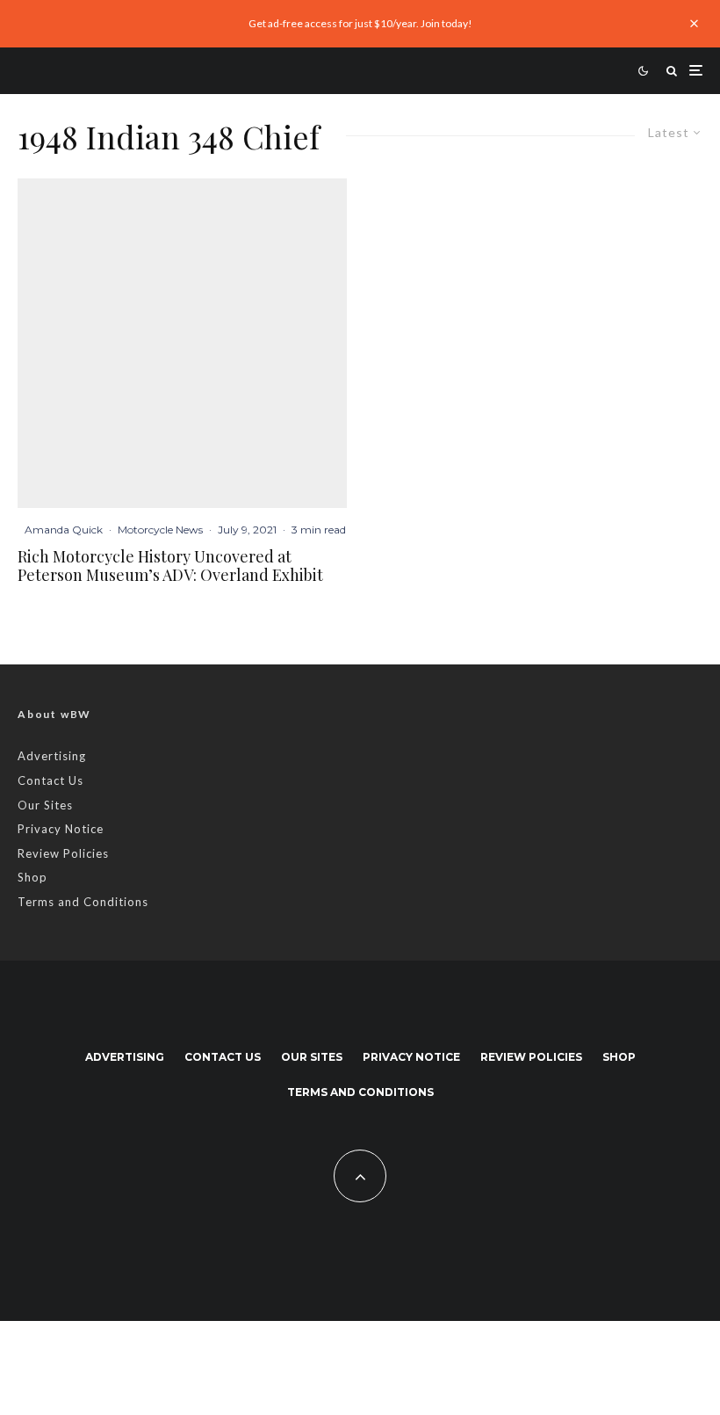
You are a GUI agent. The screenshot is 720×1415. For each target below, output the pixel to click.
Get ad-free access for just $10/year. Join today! (360, 23)
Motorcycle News (160, 529)
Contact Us (50, 780)
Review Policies (63, 853)
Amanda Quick (64, 529)
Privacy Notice (61, 829)
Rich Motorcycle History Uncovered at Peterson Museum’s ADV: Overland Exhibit (170, 566)
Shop (32, 877)
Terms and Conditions (83, 902)
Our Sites (45, 805)
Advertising (52, 756)
